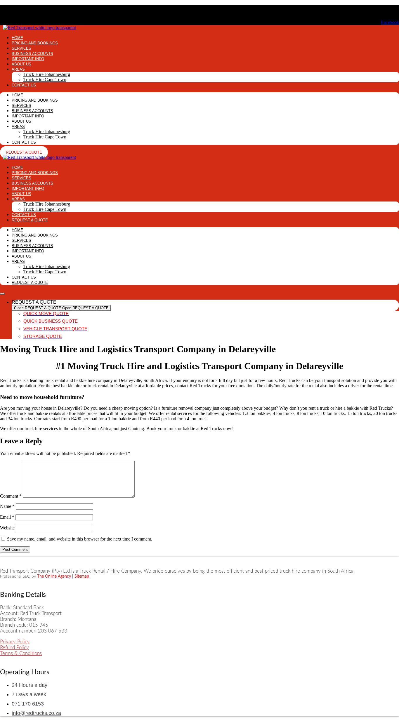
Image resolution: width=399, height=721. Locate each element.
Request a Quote (30, 220)
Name (7, 506)
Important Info (28, 59)
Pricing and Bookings (35, 43)
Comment (11, 496)
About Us (21, 64)
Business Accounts (32, 53)
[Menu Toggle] (2, 294)
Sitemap (81, 576)
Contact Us (24, 85)
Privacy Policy (15, 641)
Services (21, 48)
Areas (18, 69)
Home (17, 38)
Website (7, 527)
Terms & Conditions (21, 653)
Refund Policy (14, 647)
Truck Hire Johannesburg (46, 74)
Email (7, 517)
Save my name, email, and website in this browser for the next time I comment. (79, 538)
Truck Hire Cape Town (44, 79)
